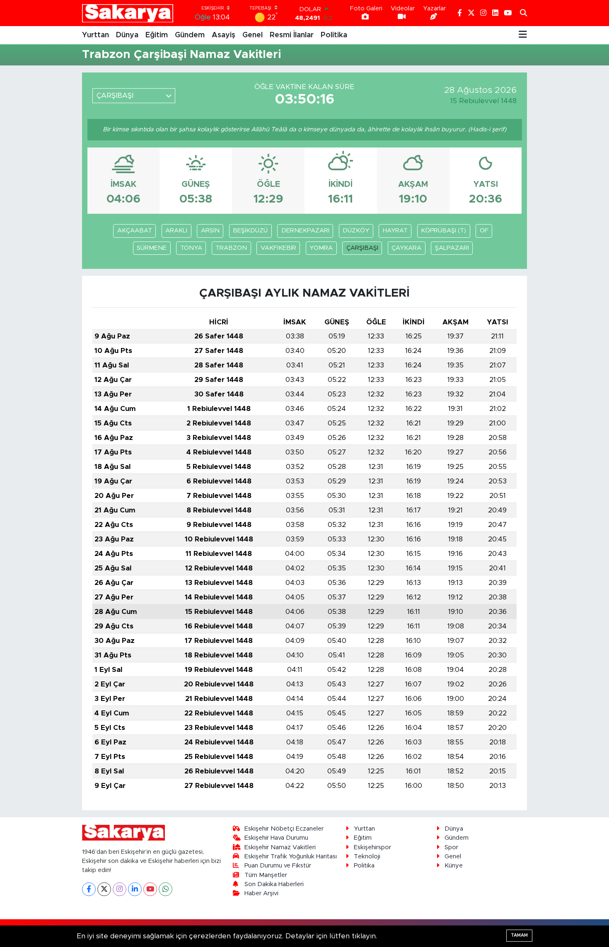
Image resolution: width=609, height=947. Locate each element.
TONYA (191, 248)
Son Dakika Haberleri (274, 884)
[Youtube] (150, 889)
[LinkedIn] (135, 889)
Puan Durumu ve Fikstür (277, 865)
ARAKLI (176, 230)
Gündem (190, 35)
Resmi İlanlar (292, 35)
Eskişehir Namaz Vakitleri (280, 847)
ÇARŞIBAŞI (362, 248)
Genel (252, 35)
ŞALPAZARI (452, 248)
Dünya (127, 35)
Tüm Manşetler (265, 875)
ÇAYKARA (406, 248)
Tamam (519, 935)
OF (484, 230)
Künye (454, 865)
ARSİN (210, 230)
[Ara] (523, 13)
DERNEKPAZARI (305, 230)
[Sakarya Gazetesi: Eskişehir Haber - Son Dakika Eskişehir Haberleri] (127, 13)
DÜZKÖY (356, 230)
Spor (451, 847)
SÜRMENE (152, 248)
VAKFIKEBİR (278, 248)
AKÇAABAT (134, 230)
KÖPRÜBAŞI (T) (443, 230)
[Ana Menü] (523, 35)
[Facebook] (89, 889)
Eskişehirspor (372, 847)
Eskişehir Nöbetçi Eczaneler (284, 829)
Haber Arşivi (261, 893)
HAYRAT (395, 230)
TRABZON (231, 248)
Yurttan (95, 35)
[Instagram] (119, 889)
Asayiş (223, 35)
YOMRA (321, 248)
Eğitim (156, 35)
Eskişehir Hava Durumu (276, 838)
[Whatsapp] (165, 889)
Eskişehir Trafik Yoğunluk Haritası (290, 856)
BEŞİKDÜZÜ (250, 230)
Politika (334, 35)
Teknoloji (367, 856)
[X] (104, 889)
